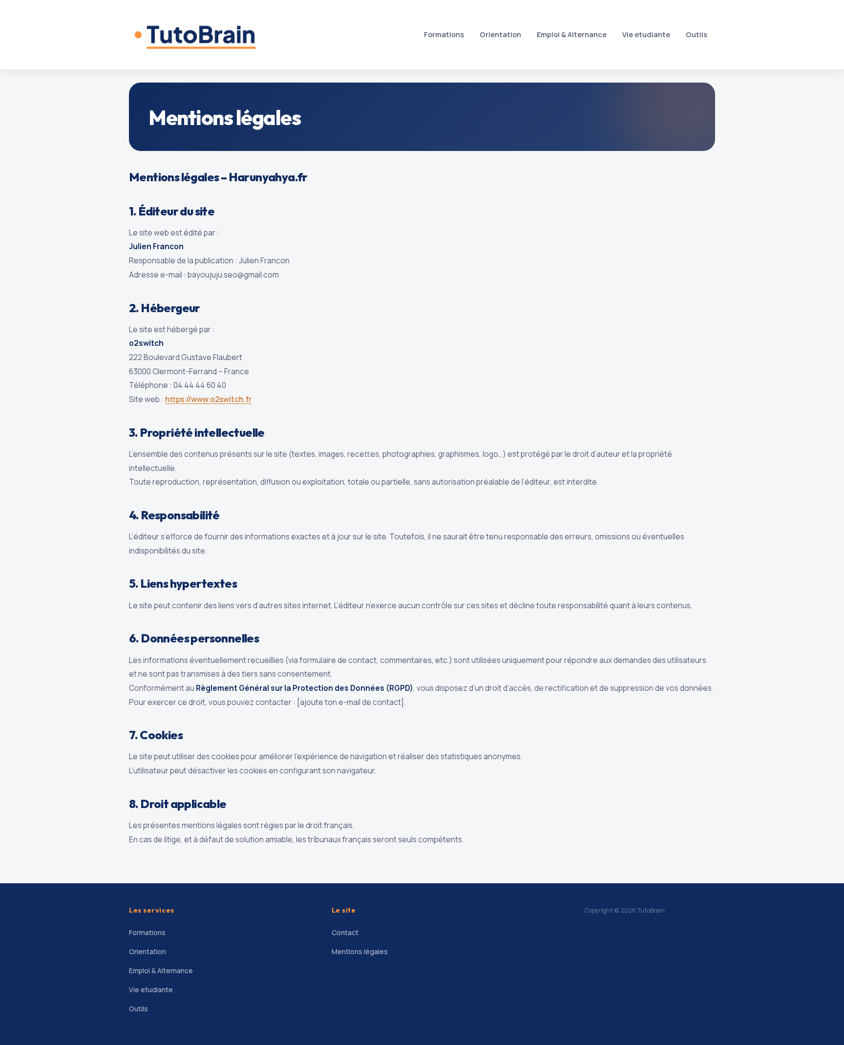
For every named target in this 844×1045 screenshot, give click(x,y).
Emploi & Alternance (572, 34)
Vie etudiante (646, 34)
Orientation (500, 34)
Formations (444, 34)
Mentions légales (360, 951)
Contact (345, 932)
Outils (696, 34)
